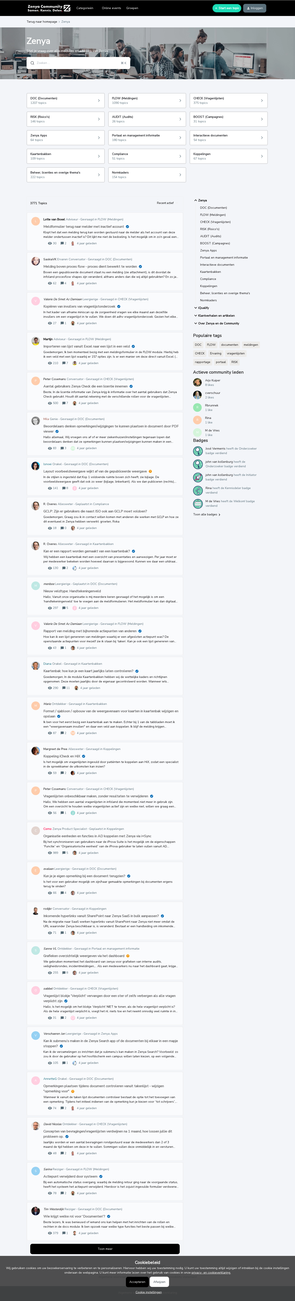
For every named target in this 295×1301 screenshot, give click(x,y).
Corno (47, 829)
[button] (147, 1292)
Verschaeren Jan (54, 1034)
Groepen (132, 8)
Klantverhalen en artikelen (216, 316)
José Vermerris (215, 449)
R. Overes (50, 504)
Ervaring (215, 353)
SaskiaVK (49, 259)
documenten (229, 345)
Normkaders (208, 300)
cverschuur (212, 393)
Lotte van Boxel (54, 219)
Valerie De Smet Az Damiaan (62, 299)
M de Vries (212, 430)
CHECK (200, 353)
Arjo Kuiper (212, 380)
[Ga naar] (31, 63)
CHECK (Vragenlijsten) (215, 222)
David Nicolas (52, 1124)
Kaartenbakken (210, 272)
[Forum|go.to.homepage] (49, 8)
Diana (47, 664)
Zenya (202, 200)
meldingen (251, 345)
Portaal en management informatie (224, 258)
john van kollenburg (219, 462)
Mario (47, 704)
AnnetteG (50, 1079)
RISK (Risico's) (209, 229)
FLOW (211, 345)
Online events (111, 8)
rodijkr (47, 909)
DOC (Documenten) (213, 208)
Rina (208, 418)
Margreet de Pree (55, 749)
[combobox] (78, 63)
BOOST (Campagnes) (215, 243)
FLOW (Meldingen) (213, 215)
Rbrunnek (211, 405)
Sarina (47, 1169)
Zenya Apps (208, 250)
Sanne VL (50, 949)
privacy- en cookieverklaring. (211, 1273)
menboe (48, 584)
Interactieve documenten (217, 265)
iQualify (203, 308)
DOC (198, 345)
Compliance (208, 279)
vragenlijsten (236, 353)
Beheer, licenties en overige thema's (225, 293)
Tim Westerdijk (53, 1209)
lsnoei (47, 464)
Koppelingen (208, 286)
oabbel (47, 989)
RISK (235, 362)
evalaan (48, 869)
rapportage (202, 362)
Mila (46, 419)
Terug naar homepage (42, 22)
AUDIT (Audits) (210, 236)
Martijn (48, 339)
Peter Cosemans (54, 379)
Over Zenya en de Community (218, 323)
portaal (221, 362)
